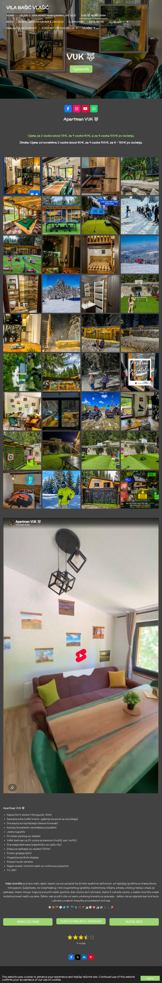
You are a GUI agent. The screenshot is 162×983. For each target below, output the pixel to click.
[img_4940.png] (139, 372)
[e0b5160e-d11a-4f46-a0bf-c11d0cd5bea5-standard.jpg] (22, 411)
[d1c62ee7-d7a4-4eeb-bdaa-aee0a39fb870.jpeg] (22, 293)
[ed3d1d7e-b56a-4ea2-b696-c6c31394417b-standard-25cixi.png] (139, 489)
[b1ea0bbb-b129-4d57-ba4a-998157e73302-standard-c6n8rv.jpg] (100, 411)
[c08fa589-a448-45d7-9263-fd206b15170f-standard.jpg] (139, 254)
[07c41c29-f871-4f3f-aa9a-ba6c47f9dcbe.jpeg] (61, 254)
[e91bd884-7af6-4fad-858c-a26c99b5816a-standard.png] (100, 215)
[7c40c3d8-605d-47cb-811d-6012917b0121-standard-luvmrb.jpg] (22, 372)
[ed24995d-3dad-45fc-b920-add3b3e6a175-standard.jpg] (100, 489)
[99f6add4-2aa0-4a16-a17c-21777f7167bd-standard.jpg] (139, 411)
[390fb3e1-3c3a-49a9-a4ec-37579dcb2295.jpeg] (22, 333)
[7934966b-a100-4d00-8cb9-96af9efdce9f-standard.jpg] (22, 489)
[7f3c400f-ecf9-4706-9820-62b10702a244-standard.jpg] (139, 176)
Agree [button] (150, 978)
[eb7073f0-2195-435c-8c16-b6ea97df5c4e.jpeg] (61, 411)
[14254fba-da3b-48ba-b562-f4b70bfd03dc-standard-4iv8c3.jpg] (139, 450)
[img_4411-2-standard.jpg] (139, 215)
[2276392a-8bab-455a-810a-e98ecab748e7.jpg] (139, 333)
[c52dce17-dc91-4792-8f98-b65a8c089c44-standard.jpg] (61, 489)
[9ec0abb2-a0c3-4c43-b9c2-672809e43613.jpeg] (61, 333)
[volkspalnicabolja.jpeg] (100, 254)
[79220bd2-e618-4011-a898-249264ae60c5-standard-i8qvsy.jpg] (61, 176)
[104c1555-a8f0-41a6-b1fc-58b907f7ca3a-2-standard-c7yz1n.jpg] (22, 215)
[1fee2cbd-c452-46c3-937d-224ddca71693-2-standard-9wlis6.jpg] (61, 450)
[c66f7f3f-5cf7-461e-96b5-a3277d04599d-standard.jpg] (61, 293)
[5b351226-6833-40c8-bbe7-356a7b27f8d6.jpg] (100, 372)
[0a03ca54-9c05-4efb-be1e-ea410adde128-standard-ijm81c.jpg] (61, 215)
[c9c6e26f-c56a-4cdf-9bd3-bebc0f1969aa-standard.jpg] (61, 372)
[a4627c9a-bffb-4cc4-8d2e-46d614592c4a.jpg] (100, 333)
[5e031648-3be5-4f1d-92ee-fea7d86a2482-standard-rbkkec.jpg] (139, 293)
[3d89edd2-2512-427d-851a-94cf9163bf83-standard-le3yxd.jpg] (100, 450)
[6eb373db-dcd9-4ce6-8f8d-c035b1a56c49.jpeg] (100, 176)
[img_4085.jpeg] (100, 293)
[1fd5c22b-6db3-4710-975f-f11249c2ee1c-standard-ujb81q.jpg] (22, 450)
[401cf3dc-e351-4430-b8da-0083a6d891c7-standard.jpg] (22, 176)
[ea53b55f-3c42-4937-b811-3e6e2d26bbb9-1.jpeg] (22, 254)
